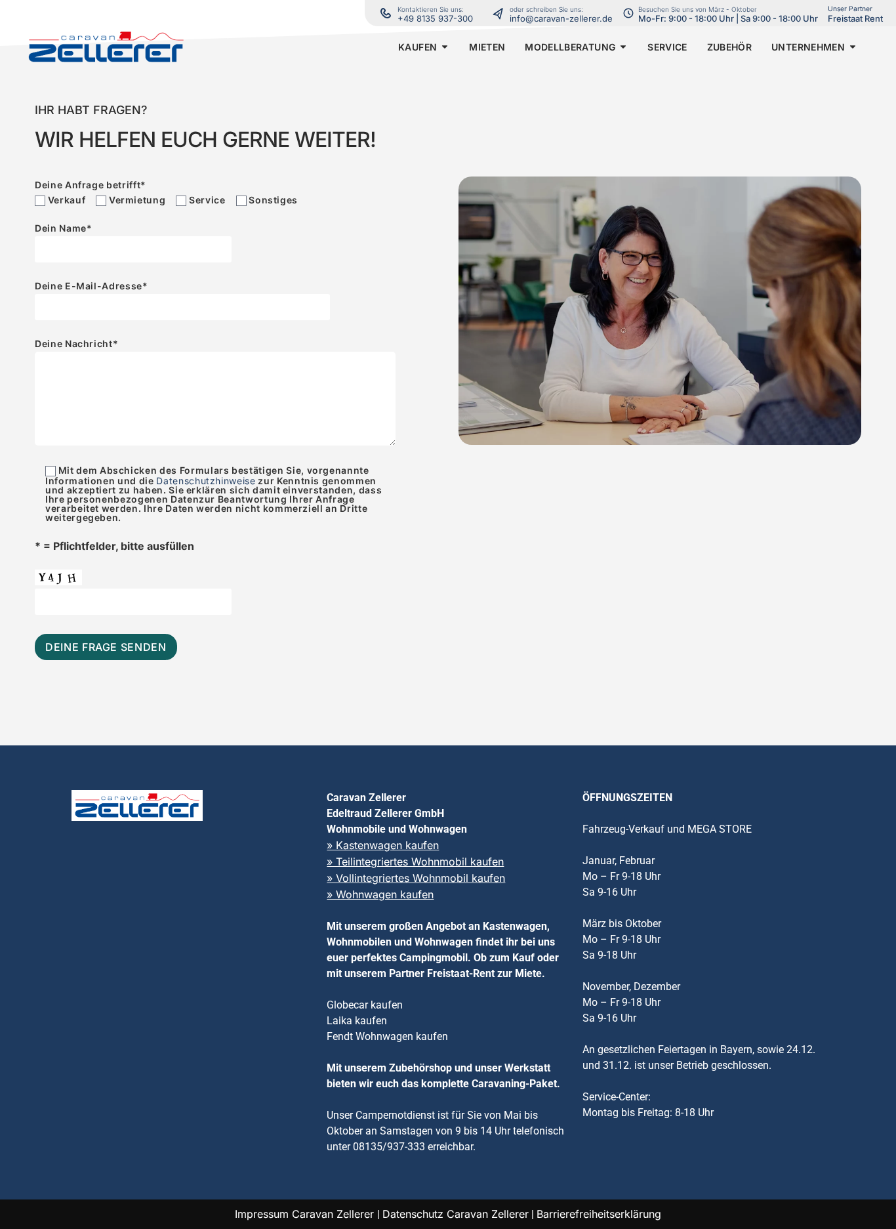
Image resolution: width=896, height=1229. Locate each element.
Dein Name (63, 229)
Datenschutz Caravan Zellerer (455, 1213)
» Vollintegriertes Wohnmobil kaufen (416, 878)
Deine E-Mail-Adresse (91, 286)
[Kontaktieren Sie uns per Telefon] (501, 13)
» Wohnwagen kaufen (380, 894)
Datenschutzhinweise (205, 480)
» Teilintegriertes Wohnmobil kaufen (415, 861)
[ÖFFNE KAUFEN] (444, 47)
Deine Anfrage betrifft (90, 185)
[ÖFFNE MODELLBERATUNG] (623, 47)
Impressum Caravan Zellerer (306, 1213)
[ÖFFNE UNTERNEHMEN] (852, 47)
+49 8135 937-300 (435, 18)
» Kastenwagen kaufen (383, 845)
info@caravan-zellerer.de (561, 18)
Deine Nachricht (76, 344)
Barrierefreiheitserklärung (599, 1213)
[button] (417, 47)
